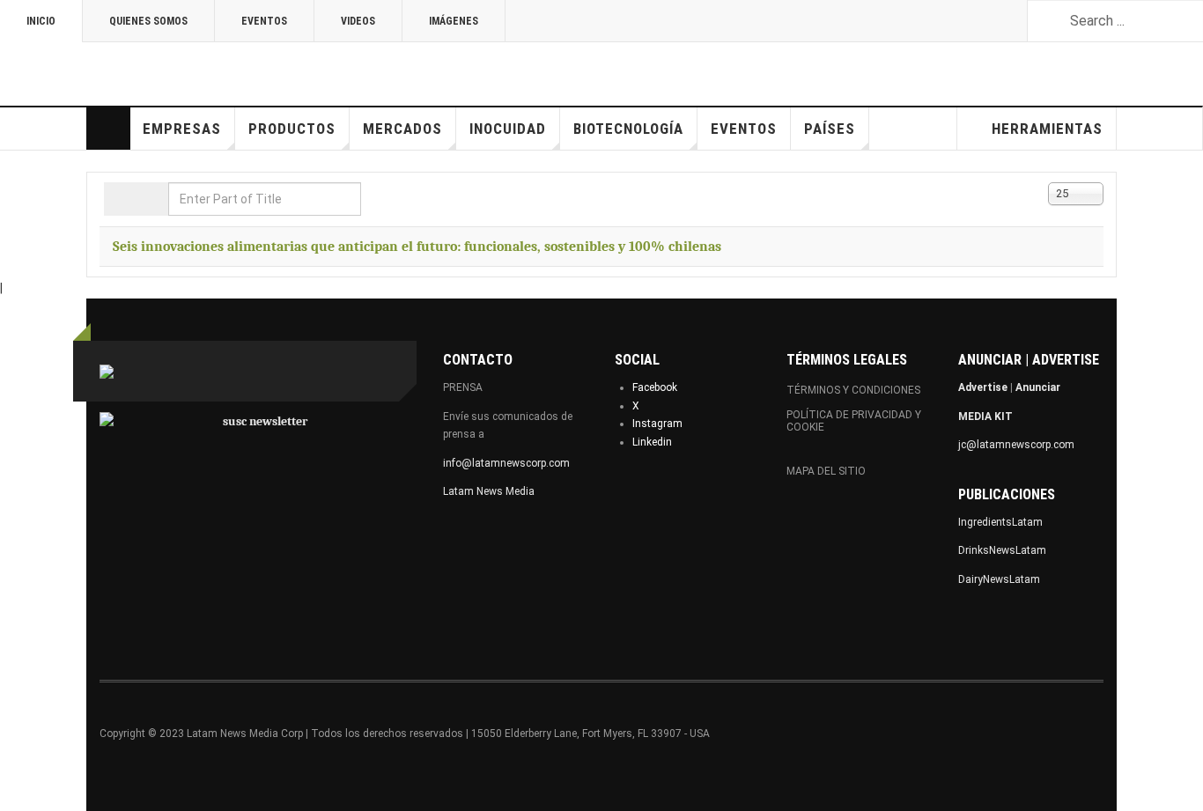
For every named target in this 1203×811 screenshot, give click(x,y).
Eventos (264, 21)
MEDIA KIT (985, 416)
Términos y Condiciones (853, 390)
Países (829, 128)
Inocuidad (507, 128)
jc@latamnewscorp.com (1016, 445)
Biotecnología (628, 128)
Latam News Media (489, 491)
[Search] (120, 199)
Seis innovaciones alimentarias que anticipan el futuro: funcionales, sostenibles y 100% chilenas (417, 246)
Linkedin (652, 442)
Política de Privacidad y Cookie (853, 421)
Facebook (654, 387)
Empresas (182, 128)
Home (108, 128)
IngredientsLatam (1000, 522)
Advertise (982, 387)
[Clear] (152, 199)
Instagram (657, 423)
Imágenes (453, 21)
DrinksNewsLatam (1002, 550)
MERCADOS (402, 128)
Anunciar (1037, 387)
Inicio (40, 21)
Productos (292, 128)
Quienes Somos (148, 21)
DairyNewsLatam (999, 579)
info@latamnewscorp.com (506, 463)
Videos (358, 21)
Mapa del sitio (826, 471)
